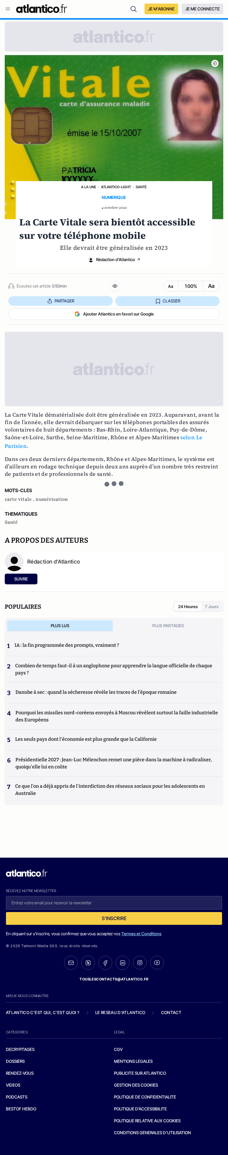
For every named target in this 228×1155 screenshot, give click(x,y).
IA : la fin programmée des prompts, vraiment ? (67, 645)
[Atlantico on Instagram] (140, 962)
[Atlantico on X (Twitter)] (88, 963)
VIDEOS (13, 1084)
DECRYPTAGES (20, 1049)
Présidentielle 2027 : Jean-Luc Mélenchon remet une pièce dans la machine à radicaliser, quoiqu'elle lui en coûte (113, 763)
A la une (88, 187)
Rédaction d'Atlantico (115, 259)
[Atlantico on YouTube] (157, 962)
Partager (64, 300)
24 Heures (188, 606)
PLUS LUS (60, 625)
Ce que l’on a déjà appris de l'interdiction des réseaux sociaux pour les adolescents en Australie (110, 789)
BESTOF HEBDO (21, 1108)
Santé (141, 187)
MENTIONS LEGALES (133, 1061)
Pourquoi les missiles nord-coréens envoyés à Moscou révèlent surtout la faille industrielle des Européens (116, 716)
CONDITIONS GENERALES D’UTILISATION (152, 1132)
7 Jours (211, 606)
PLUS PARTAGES (168, 625)
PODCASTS (16, 1096)
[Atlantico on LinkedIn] (122, 963)
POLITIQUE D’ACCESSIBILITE (140, 1108)
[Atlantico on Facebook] (105, 963)
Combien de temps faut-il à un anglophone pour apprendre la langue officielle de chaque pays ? (113, 669)
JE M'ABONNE (161, 8)
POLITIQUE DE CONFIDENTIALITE (145, 1096)
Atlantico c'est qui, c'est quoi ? (43, 1012)
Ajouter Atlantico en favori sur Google (118, 313)
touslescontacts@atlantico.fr (114, 979)
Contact (171, 1012)
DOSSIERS (15, 1061)
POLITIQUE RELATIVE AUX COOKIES (147, 1120)
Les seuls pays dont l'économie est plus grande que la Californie (86, 739)
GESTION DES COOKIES (136, 1084)
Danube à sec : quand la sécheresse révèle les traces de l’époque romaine (96, 692)
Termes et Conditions (141, 933)
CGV (118, 1049)
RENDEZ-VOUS (20, 1073)
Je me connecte (202, 8)
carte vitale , (20, 499)
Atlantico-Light (116, 187)
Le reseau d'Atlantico (120, 1012)
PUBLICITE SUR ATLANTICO (140, 1073)
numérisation (52, 499)
